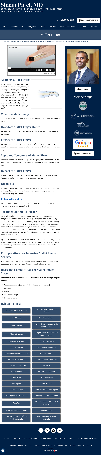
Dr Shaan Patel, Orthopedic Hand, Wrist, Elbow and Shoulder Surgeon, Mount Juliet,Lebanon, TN (28, 41)
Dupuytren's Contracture (16, 365)
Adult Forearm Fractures (46, 347)
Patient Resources (67, 27)
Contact (93, 27)
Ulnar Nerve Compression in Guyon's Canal (47, 325)
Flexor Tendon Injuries (46, 318)
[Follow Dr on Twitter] (47, 430)
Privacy (27, 438)
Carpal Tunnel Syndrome (47, 359)
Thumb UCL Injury (47, 353)
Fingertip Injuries (46, 410)
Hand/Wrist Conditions (72, 41)
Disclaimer (16, 438)
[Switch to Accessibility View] (2, 450)
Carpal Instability (16, 389)
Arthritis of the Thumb (16, 359)
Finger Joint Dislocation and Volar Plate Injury (47, 334)
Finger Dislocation (47, 341)
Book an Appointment (89, 20)
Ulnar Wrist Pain (16, 347)
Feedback (47, 438)
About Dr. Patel (17, 27)
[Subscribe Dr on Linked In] (60, 430)
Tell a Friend (60, 438)
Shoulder (52, 27)
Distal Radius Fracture (46, 371)
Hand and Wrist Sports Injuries (46, 389)
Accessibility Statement (87, 438)
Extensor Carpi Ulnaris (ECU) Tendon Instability (17, 418)
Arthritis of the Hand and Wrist (16, 353)
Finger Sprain (16, 325)
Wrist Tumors (47, 383)
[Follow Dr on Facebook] (40, 430)
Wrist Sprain (16, 318)
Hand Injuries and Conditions (47, 395)
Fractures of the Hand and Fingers (47, 311)
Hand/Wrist (31, 27)
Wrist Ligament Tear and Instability (46, 418)
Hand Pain (17, 377)
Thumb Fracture (16, 334)
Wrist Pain (16, 403)
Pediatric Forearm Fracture (16, 310)
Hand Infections (47, 377)
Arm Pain (46, 365)
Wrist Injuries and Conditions (17, 395)
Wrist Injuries (17, 383)
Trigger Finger (16, 371)
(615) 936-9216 (67, 20)
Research (82, 27)
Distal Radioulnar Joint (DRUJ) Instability (46, 403)
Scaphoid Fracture (16, 341)
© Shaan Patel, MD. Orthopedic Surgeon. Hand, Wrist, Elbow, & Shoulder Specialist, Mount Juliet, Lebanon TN (51, 445)
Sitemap (36, 438)
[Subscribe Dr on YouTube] (53, 430)
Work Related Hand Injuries (16, 410)
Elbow (42, 27)
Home (4, 27)
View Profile (84, 89)
